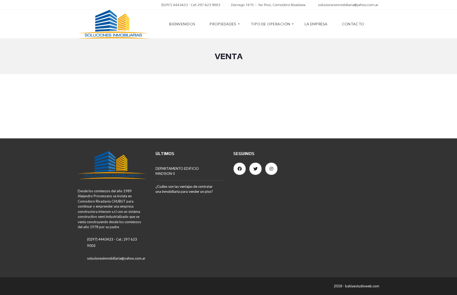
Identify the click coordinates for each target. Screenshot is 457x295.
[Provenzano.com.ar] (113, 24)
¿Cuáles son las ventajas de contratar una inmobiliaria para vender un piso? (184, 189)
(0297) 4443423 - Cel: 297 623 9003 (190, 5)
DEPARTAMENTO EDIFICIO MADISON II (177, 171)
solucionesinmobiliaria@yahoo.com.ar (347, 5)
